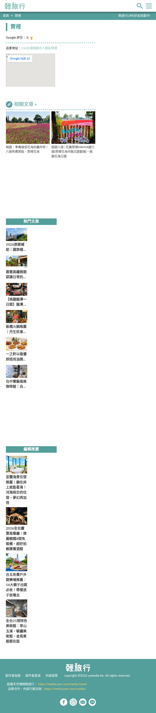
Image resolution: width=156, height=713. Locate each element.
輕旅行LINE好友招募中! (134, 15)
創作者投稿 (13, 675)
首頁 (6, 15)
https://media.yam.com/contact (65, 688)
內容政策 (52, 675)
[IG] (73, 702)
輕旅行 (15, 6)
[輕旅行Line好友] (92, 702)
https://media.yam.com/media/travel (62, 684)
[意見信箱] (83, 702)
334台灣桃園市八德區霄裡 (39, 48)
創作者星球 (33, 675)
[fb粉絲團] (63, 702)
